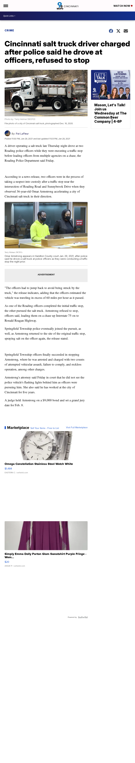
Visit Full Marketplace (77, 427)
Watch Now (122, 5)
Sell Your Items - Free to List (44, 428)
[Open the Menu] (5, 5)
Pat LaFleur (22, 133)
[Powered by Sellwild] (83, 617)
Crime (9, 30)
